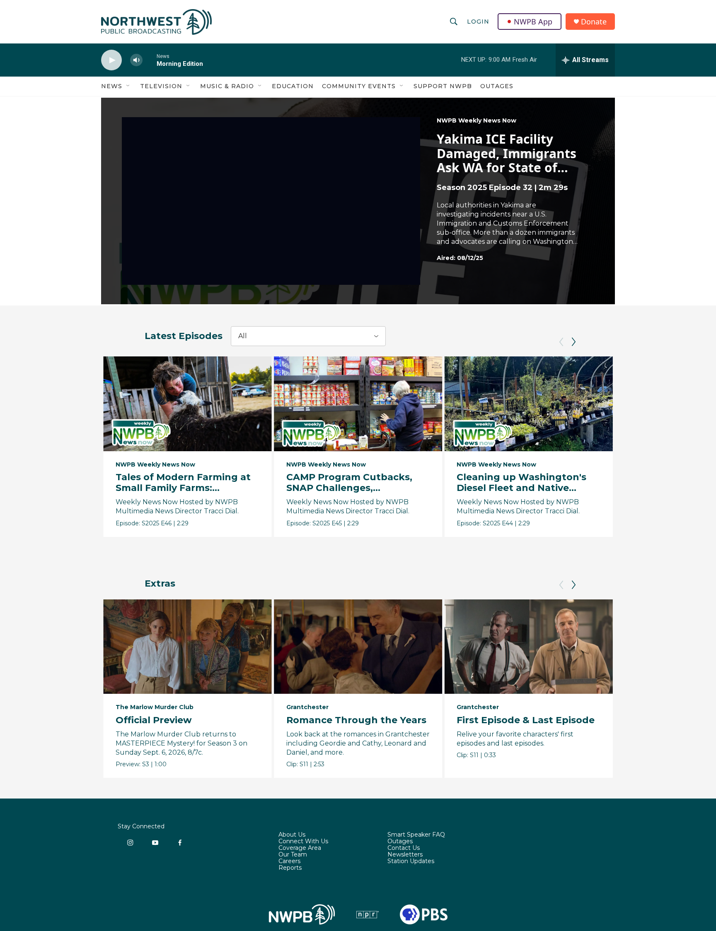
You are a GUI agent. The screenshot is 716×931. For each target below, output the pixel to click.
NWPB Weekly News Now (476, 120)
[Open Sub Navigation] (128, 86)
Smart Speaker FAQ (416, 835)
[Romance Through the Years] (358, 646)
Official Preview (154, 720)
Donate (594, 21)
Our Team (292, 855)
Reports (290, 868)
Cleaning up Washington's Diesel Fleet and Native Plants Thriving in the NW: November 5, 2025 (521, 493)
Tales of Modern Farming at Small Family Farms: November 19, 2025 (183, 488)
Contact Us (403, 848)
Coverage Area (299, 848)
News (111, 86)
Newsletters (405, 855)
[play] (111, 60)
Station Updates (410, 861)
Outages (496, 86)
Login (478, 21)
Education (293, 86)
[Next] (573, 342)
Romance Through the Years (356, 720)
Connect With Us (303, 841)
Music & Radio (227, 86)
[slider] (149, 59)
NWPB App (533, 21)
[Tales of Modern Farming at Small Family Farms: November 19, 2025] (187, 403)
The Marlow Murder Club (155, 707)
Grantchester (307, 707)
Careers (289, 861)
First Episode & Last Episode (526, 720)
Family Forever (663, 720)
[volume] (136, 60)
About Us (291, 835)
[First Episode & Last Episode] (528, 646)
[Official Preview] (187, 646)
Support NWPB (443, 86)
